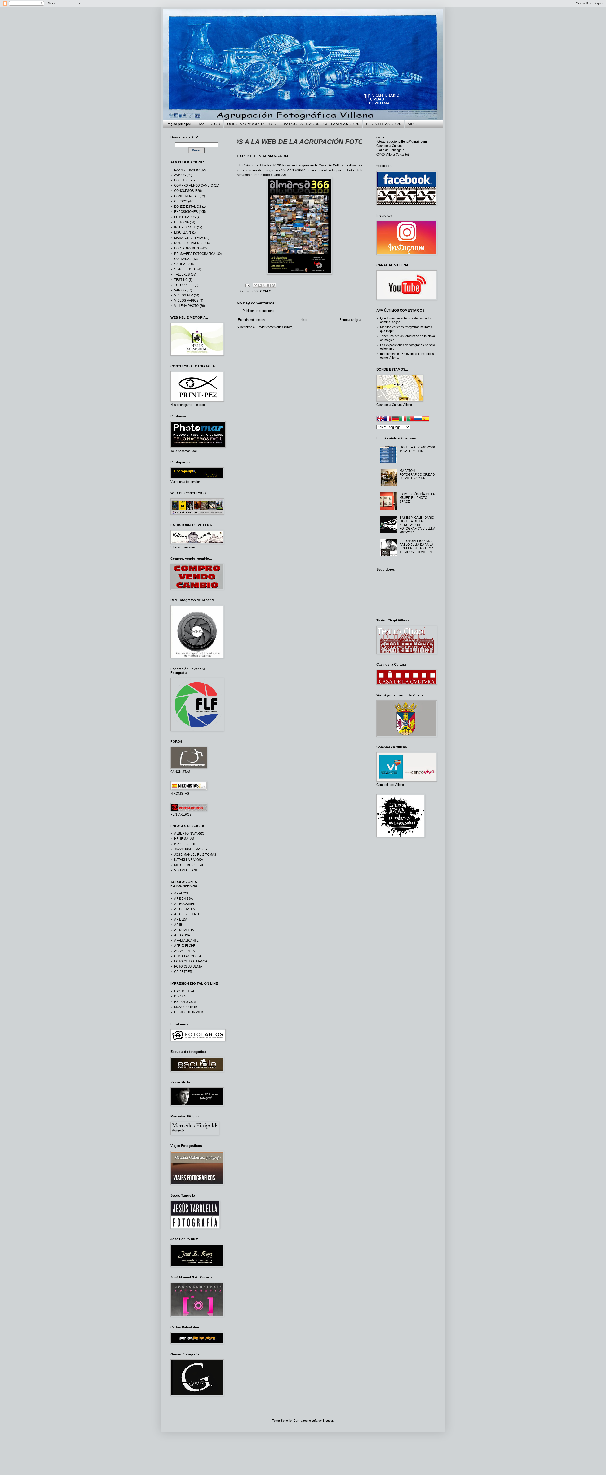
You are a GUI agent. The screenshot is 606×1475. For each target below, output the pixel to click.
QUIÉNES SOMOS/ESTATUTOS (251, 124)
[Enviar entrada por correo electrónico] (247, 284)
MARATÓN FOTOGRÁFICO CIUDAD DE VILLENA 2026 (417, 474)
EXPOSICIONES (260, 291)
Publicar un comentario (258, 311)
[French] (388, 419)
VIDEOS (414, 124)
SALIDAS (180, 264)
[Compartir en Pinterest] (273, 285)
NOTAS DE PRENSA (189, 243)
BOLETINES (183, 180)
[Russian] (418, 419)
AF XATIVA (182, 935)
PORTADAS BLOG (187, 248)
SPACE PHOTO (185, 269)
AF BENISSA (183, 898)
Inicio (303, 320)
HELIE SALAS (184, 838)
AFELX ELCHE (184, 946)
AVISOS (180, 175)
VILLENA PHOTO (186, 306)
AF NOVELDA (184, 930)
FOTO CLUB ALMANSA (190, 961)
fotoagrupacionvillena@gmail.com (401, 141)
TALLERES (182, 274)
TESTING (181, 280)
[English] (380, 419)
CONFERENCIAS (186, 196)
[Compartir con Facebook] (269, 285)
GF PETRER (183, 972)
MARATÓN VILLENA (188, 238)
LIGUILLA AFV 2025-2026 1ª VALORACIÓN (417, 449)
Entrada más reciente (252, 320)
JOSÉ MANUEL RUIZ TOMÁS (195, 854)
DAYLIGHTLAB (184, 991)
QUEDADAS (183, 259)
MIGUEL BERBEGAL (189, 865)
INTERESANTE (185, 227)
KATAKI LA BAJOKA (188, 860)
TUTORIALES (184, 285)
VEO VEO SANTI (186, 870)
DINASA (180, 996)
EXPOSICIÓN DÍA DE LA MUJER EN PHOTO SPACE (417, 497)
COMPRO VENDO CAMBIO (193, 185)
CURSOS (180, 201)
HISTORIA (181, 222)
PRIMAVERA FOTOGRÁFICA (194, 253)
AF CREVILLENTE (187, 914)
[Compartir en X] (264, 285)
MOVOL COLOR (185, 1007)
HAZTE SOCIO (209, 124)
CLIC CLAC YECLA (187, 956)
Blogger (328, 1420)
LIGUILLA (181, 232)
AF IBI (178, 924)
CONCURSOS (184, 190)
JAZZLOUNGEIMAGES (190, 849)
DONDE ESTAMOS (187, 206)
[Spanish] (425, 419)
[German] (395, 419)
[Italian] (403, 419)
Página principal (179, 124)
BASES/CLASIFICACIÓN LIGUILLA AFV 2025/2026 (321, 124)
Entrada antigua (350, 320)
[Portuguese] (410, 419)
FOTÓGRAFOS (185, 217)
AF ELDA (180, 919)
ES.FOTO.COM (185, 1002)
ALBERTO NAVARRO (189, 833)
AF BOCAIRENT (185, 904)
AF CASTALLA (184, 909)
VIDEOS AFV (183, 295)
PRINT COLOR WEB (188, 1012)
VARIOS (180, 290)
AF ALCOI (181, 893)
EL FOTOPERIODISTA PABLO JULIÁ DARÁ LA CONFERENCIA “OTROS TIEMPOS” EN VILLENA (417, 546)
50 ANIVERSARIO (187, 170)
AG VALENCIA (184, 951)
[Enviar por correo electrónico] (255, 285)
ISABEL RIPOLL (185, 844)
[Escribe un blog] (260, 285)
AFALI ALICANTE (186, 940)
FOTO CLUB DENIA (188, 966)
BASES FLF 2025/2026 (383, 124)
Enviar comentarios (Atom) (275, 327)
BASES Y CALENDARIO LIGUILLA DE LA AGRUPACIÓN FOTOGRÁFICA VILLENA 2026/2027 (417, 525)
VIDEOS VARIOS (186, 300)
